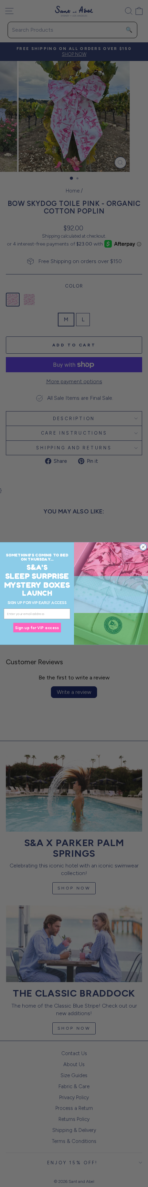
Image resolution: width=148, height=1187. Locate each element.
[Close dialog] (143, 547)
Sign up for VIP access (37, 627)
